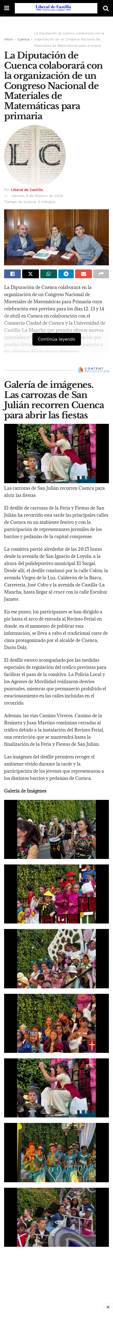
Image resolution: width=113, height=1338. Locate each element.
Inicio (8, 39)
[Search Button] (106, 8)
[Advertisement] (56, 1324)
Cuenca (23, 39)
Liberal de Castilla (27, 190)
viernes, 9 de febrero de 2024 (37, 196)
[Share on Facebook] (12, 273)
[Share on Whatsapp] (48, 273)
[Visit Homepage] (56, 8)
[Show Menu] (6, 8)
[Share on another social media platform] (101, 273)
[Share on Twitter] (30, 273)
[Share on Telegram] (66, 273)
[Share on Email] (83, 273)
